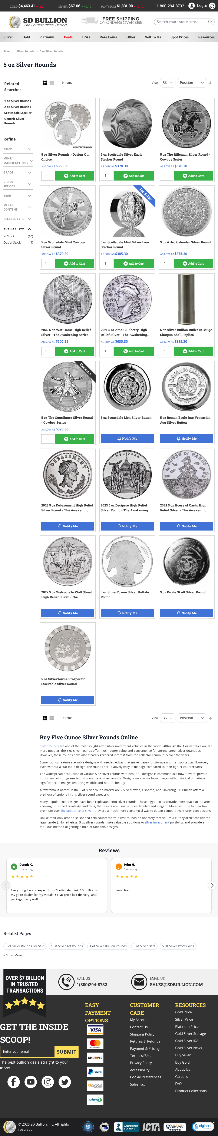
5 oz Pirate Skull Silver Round (183, 592)
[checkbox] (45, 83)
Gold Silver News (188, 1048)
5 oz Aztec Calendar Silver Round (185, 242)
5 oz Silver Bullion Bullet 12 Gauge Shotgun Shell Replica (186, 332)
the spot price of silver (77, 810)
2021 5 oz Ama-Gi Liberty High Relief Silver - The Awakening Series (124, 332)
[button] (203, 1127)
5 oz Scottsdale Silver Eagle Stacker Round (121, 156)
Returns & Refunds (145, 1041)
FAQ (178, 1084)
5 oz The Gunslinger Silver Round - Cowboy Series (67, 420)
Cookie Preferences (145, 1077)
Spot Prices (180, 37)
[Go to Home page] (39, 22)
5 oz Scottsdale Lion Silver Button (126, 417)
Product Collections (191, 1091)
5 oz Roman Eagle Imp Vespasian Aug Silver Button (185, 420)
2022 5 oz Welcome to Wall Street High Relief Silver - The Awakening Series (66, 595)
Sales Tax (137, 1084)
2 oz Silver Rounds (17, 107)
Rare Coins (108, 37)
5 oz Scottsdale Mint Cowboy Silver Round (63, 244)
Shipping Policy (142, 1034)
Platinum (46, 37)
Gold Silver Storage (190, 1034)
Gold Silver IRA (186, 1041)
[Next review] (212, 885)
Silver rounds (49, 746)
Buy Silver (183, 1055)
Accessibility (139, 1070)
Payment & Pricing (145, 1048)
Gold (26, 37)
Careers (181, 1077)
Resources (206, 37)
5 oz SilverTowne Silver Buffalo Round (125, 594)
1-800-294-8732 (170, 5)
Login (202, 5)
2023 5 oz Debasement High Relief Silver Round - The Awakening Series (67, 508)
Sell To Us (153, 37)
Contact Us (139, 1027)
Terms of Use (140, 1055)
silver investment (157, 822)
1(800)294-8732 (92, 984)
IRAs (86, 37)
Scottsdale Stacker (18, 113)
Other (130, 37)
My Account (139, 1020)
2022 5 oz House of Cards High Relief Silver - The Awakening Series (183, 508)
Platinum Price (187, 1026)
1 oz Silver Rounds (17, 101)
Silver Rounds (25, 51)
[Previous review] (6, 885)
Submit (66, 1051)
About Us (182, 1069)
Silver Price (184, 1019)
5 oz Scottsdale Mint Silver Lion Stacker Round (125, 244)
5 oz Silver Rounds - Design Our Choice (65, 156)
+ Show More (12, 955)
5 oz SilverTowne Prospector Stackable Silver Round (63, 681)
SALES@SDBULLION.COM (176, 984)
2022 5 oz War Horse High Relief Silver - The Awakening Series (66, 332)
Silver (8, 37)
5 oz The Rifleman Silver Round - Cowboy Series (185, 156)
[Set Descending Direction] (210, 82)
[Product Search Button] (210, 21)
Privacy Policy (141, 1063)
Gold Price (183, 1012)
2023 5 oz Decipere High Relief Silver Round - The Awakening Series (124, 508)
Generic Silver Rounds (14, 121)
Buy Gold (182, 1062)
